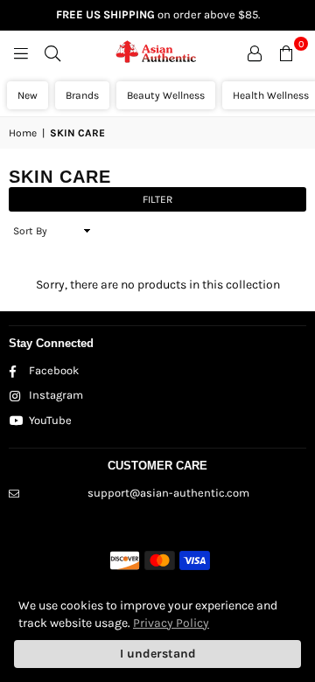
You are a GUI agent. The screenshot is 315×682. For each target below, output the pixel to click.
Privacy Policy (171, 623)
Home (23, 133)
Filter (157, 199)
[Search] (52, 52)
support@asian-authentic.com (168, 492)
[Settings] (254, 52)
